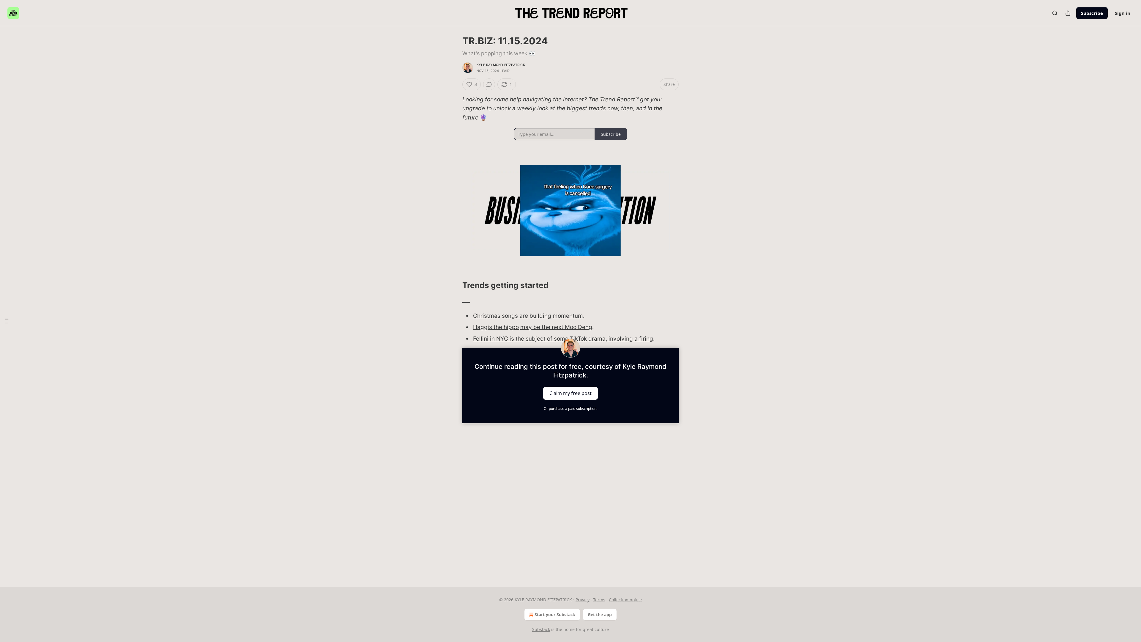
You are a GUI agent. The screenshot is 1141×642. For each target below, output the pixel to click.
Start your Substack (555, 614)
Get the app (600, 614)
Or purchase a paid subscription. (570, 408)
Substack (541, 629)
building (540, 315)
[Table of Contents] (6, 321)
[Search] (1055, 13)
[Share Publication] (1068, 13)
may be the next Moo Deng (556, 327)
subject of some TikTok (556, 338)
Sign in (1122, 13)
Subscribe (1092, 13)
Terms (599, 599)
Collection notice (625, 599)
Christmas (486, 315)
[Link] (454, 285)
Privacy (583, 599)
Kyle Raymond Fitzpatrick (501, 65)
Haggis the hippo (496, 327)
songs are (515, 315)
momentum (568, 315)
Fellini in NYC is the (498, 338)
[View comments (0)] (489, 84)
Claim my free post (570, 393)
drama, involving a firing (620, 338)
